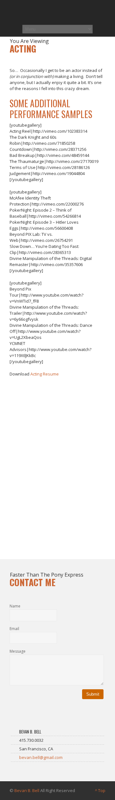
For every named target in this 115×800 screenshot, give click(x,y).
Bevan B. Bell (26, 790)
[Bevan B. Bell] (57, 12)
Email (14, 628)
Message (18, 651)
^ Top (100, 790)
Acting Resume (44, 374)
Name (15, 606)
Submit (92, 694)
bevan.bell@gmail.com (41, 757)
